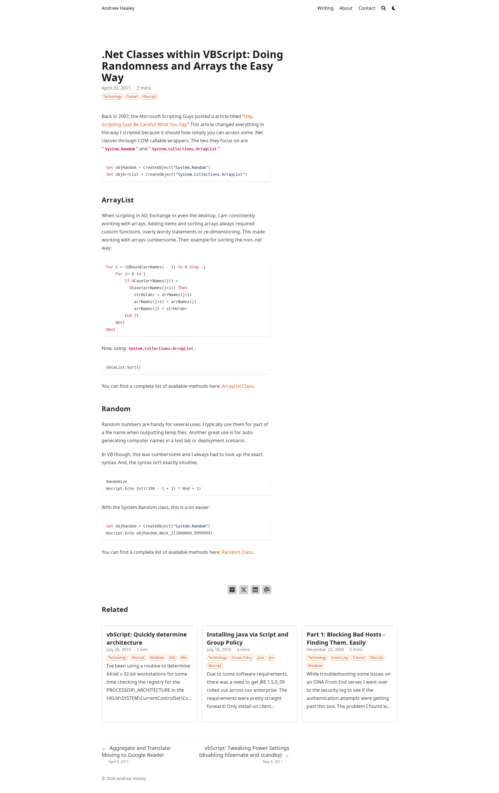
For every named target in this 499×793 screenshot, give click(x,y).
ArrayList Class (238, 386)
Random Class (237, 552)
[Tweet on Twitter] (243, 589)
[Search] (383, 8)
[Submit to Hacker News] (232, 589)
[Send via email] (266, 589)
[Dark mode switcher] (394, 8)
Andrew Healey (118, 8)
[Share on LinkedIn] (255, 589)
